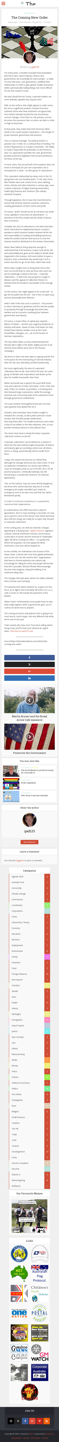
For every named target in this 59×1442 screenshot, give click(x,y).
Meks (31, 1434)
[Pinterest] (39, 1421)
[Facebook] (25, 1421)
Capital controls (36, 530)
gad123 (38, 22)
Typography (16, 1438)
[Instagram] (11, 1421)
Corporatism (29, 13)
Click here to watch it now (21, 631)
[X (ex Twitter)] (18, 1421)
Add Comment (25, 22)
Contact (45, 1438)
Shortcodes (35, 1438)
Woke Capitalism (28, 783)
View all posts (29, 842)
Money (35, 767)
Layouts (26, 1438)
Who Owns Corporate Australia (34, 795)
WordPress (49, 1434)
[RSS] (46, 1421)
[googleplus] (32, 1421)
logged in (20, 860)
